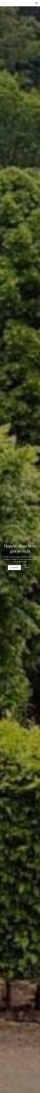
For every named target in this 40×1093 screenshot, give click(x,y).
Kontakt (27, 567)
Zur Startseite (14, 567)
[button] (36, 3)
